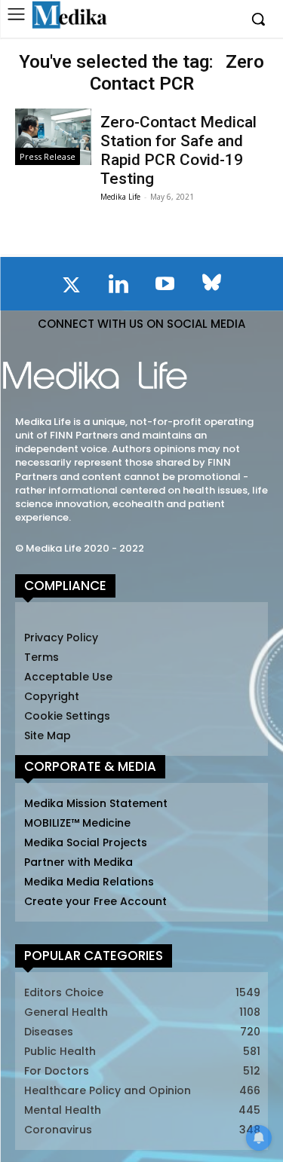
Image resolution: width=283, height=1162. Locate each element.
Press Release (47, 156)
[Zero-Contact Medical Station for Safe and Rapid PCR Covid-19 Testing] (53, 137)
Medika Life (120, 196)
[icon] (72, 288)
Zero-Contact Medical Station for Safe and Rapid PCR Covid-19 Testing (178, 150)
